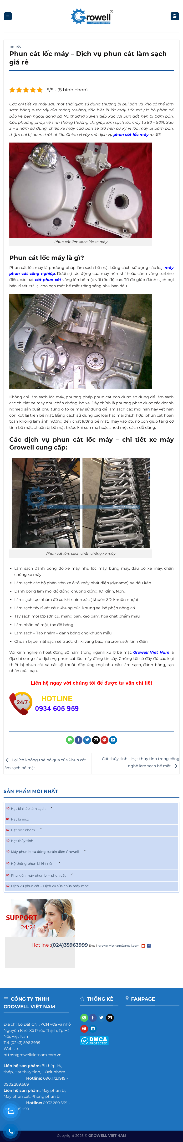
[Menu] (8, 16)
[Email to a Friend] (96, 740)
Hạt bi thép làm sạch (28, 808)
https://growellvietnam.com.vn (32, 1055)
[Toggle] (51, 807)
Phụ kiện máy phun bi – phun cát (38, 875)
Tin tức (15, 46)
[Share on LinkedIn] (113, 740)
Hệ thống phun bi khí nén (32, 863)
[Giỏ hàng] (175, 16)
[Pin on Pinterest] (104, 740)
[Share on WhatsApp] (70, 740)
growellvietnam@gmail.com (118, 945)
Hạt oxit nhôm (23, 830)
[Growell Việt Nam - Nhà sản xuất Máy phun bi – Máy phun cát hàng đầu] (91, 16)
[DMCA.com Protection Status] (94, 1040)
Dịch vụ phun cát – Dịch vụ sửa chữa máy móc (50, 886)
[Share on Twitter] (87, 740)
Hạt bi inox (20, 819)
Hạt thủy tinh (22, 841)
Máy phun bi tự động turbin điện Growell (45, 852)
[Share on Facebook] (78, 740)
